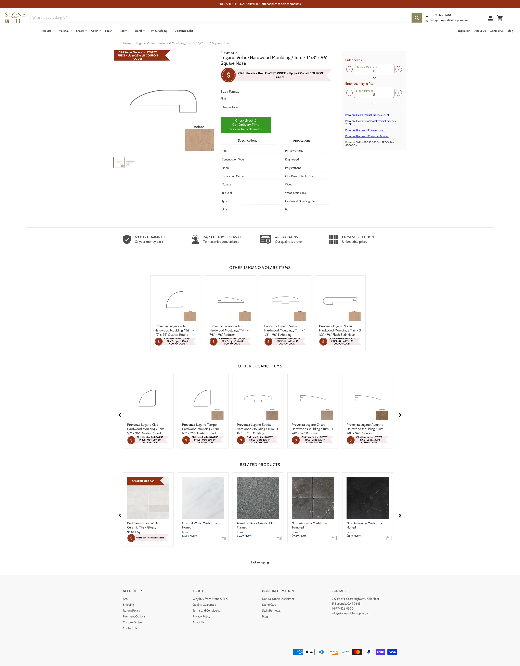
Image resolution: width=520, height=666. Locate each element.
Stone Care (269, 604)
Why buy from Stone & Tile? (211, 599)
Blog (265, 616)
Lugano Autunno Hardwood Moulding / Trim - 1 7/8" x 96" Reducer (367, 429)
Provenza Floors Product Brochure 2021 (367, 114)
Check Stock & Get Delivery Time (246, 124)
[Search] (417, 18)
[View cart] (500, 18)
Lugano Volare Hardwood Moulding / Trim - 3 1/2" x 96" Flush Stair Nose (340, 330)
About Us (198, 622)
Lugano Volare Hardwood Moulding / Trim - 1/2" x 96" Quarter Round (174, 330)
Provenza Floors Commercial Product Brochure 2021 (371, 122)
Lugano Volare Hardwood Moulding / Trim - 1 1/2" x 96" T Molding (284, 330)
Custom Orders (132, 622)
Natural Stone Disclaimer (278, 599)
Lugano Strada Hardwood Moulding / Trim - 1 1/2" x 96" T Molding (257, 429)
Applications (301, 140)
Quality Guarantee (204, 604)
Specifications (247, 140)
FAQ (126, 599)
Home (127, 43)
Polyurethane (230, 107)
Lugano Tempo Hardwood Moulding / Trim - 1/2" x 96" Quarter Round (201, 429)
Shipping (128, 604)
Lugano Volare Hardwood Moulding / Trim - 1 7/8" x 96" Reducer (229, 330)
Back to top (258, 562)
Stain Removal (271, 610)
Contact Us (130, 628)
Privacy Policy (201, 616)
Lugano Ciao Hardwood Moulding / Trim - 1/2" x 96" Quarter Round (146, 429)
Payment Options (134, 616)
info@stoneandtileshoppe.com (449, 20)
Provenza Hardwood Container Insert (365, 130)
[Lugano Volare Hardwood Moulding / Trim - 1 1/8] (165, 102)
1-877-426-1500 (440, 15)
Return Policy (131, 610)
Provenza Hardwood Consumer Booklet (367, 136)
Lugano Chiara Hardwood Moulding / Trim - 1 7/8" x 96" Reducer (312, 429)
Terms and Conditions (206, 610)
